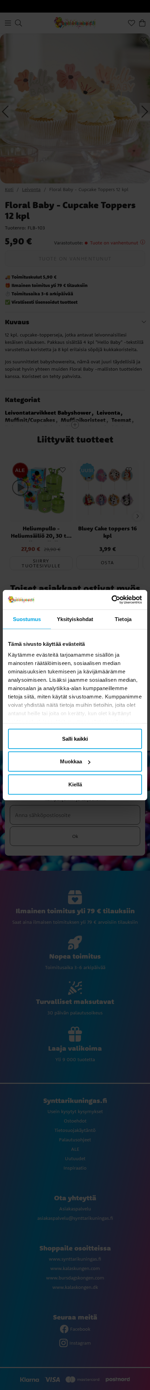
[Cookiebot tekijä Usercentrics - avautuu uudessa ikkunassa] (111, 599)
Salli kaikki (75, 738)
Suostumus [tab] (27, 619)
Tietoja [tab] (123, 619)
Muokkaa (71, 761)
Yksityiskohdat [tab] (75, 619)
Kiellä (75, 784)
